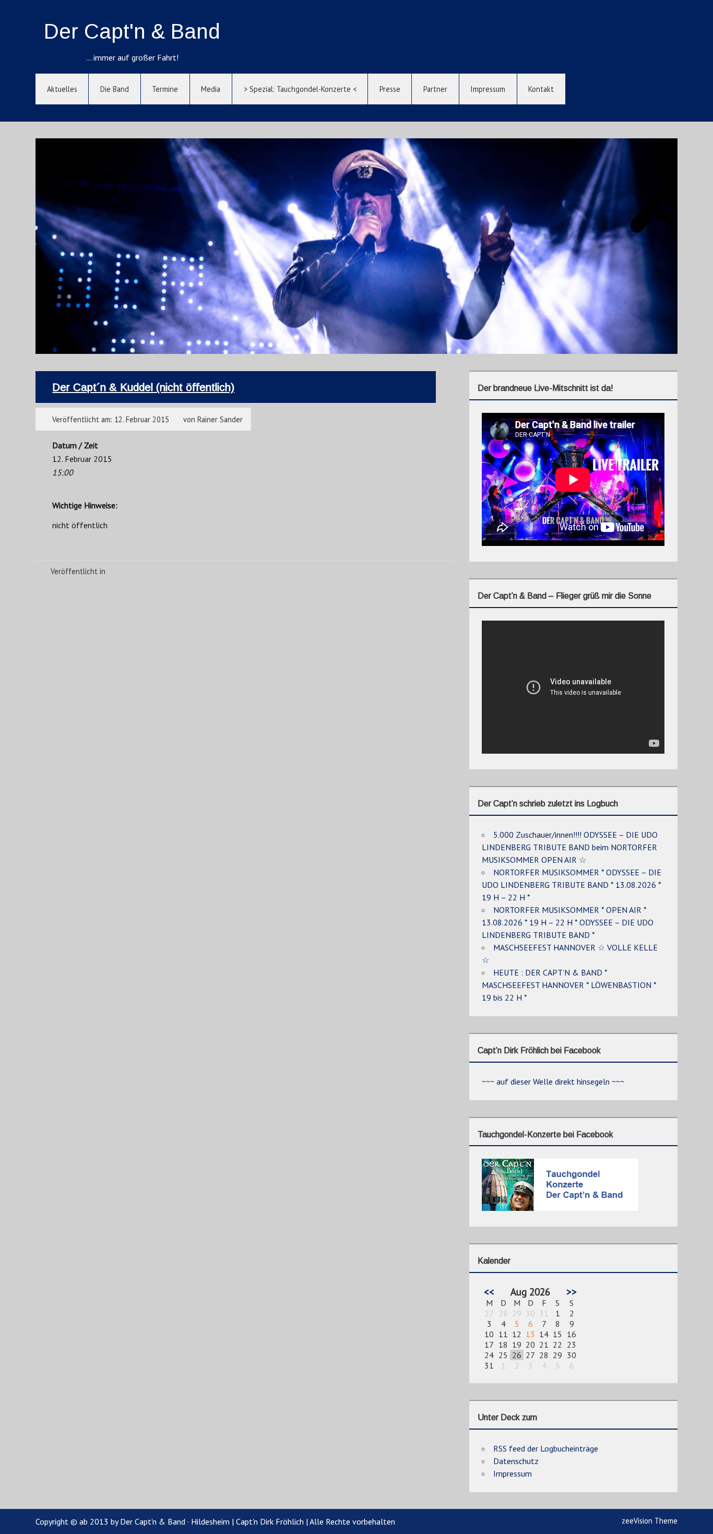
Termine (165, 89)
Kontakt (541, 89)
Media (210, 89)
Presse (389, 89)
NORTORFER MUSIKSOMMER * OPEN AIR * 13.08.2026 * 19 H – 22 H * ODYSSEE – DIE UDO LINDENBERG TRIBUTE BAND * (567, 922)
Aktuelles (62, 89)
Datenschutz (516, 1461)
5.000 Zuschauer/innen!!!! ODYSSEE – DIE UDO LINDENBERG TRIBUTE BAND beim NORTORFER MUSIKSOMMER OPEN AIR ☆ (570, 847)
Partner (435, 89)
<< (489, 1291)
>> (571, 1291)
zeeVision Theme (650, 1521)
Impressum (487, 89)
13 (530, 1334)
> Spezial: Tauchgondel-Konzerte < (300, 89)
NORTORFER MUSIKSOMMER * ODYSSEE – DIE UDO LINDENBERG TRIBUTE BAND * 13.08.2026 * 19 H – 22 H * (571, 884)
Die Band (114, 89)
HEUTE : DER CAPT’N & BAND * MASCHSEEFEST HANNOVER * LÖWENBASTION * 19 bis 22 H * (569, 985)
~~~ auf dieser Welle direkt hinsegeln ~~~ (553, 1081)
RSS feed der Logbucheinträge (545, 1448)
